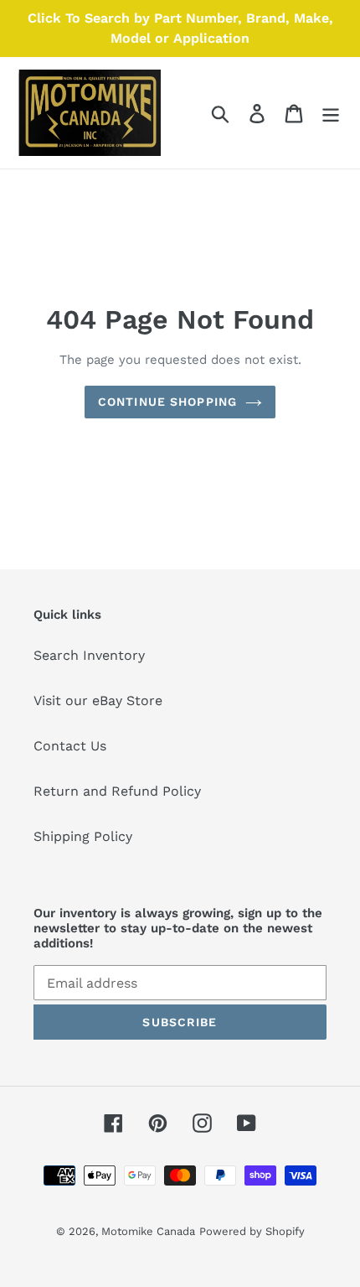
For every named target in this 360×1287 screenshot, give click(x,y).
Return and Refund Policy (117, 791)
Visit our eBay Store (97, 700)
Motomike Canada (148, 1231)
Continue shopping (167, 401)
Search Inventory (89, 655)
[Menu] (330, 113)
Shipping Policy (82, 836)
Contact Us (69, 746)
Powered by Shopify (252, 1231)
